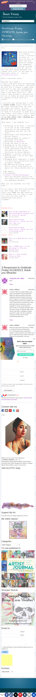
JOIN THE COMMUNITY (25, 354)
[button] (25, 342)
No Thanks (25, 357)
